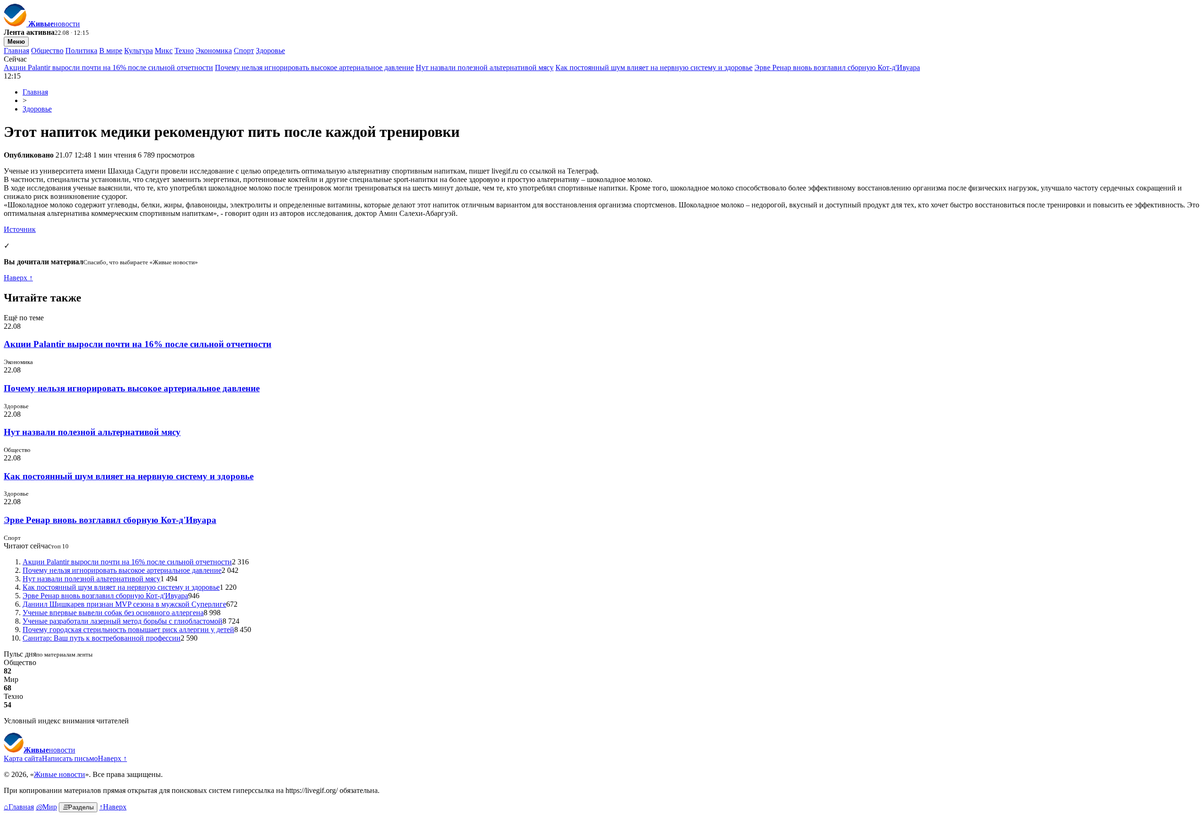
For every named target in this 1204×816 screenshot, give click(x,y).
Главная (16, 51)
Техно (184, 51)
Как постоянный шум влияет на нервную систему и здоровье (653, 67)
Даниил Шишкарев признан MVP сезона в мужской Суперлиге (124, 604)
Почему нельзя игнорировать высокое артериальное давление (314, 67)
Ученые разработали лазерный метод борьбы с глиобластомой (122, 621)
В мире (110, 51)
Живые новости (59, 774)
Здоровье (270, 51)
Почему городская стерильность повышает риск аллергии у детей (128, 630)
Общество (47, 51)
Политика (81, 51)
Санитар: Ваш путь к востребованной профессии (102, 638)
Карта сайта (23, 758)
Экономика (214, 51)
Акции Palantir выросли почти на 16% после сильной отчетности (108, 67)
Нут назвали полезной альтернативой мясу (485, 67)
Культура (138, 51)
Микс (164, 51)
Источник (20, 229)
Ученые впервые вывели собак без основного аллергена (113, 613)
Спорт (244, 51)
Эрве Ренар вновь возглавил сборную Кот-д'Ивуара (837, 67)
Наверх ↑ (18, 278)
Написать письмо (70, 758)
